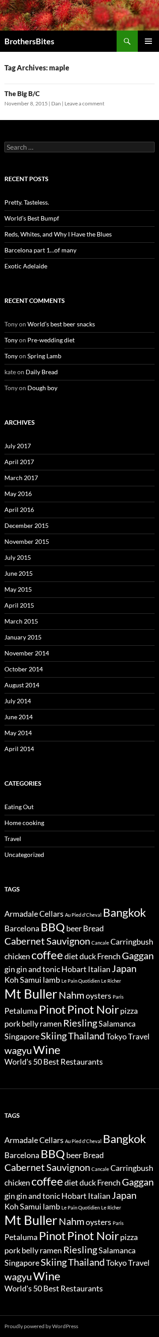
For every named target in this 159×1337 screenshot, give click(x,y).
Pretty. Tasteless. (26, 202)
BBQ (53, 927)
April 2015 (19, 605)
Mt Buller (30, 993)
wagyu (18, 1050)
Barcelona (21, 928)
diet (71, 956)
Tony (11, 340)
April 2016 (19, 509)
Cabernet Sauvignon (47, 941)
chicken (17, 956)
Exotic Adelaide (25, 266)
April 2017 (19, 461)
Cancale (100, 943)
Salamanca (117, 1023)
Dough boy (42, 387)
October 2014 (23, 669)
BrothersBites (29, 41)
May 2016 (18, 493)
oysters (98, 995)
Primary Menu (148, 41)
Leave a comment (84, 103)
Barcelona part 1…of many (40, 250)
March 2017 (21, 477)
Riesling (80, 1023)
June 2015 (18, 573)
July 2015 (17, 557)
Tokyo (116, 1036)
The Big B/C (22, 93)
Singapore (21, 1036)
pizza (129, 1010)
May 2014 (18, 732)
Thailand (86, 1036)
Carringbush (131, 941)
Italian (99, 969)
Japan (124, 968)
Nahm (71, 995)
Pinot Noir (93, 1009)
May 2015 (18, 589)
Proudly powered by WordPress (41, 1326)
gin (9, 969)
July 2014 (17, 701)
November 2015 (26, 541)
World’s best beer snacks (61, 324)
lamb (51, 979)
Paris (118, 997)
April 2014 (19, 748)
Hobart (74, 969)
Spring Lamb (44, 356)
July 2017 (17, 446)
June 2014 (18, 717)
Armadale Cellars (34, 913)
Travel (12, 838)
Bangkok (124, 912)
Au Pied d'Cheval (83, 915)
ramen (51, 1023)
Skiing (54, 1036)
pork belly (21, 1023)
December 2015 (26, 525)
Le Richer (111, 981)
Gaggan (138, 955)
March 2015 (21, 621)
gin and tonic (38, 969)
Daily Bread (42, 372)
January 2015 (23, 637)
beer (74, 928)
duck (88, 956)
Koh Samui (23, 979)
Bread (93, 928)
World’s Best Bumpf (31, 218)
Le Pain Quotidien (80, 981)
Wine (47, 1049)
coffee (47, 955)
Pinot (52, 1009)
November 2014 (26, 653)
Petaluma (21, 1010)
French (109, 956)
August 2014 (21, 685)
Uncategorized (24, 854)
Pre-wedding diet (51, 340)
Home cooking (24, 822)
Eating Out (19, 806)
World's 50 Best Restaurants (53, 1061)
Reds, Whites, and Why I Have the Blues (58, 234)
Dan (56, 103)
